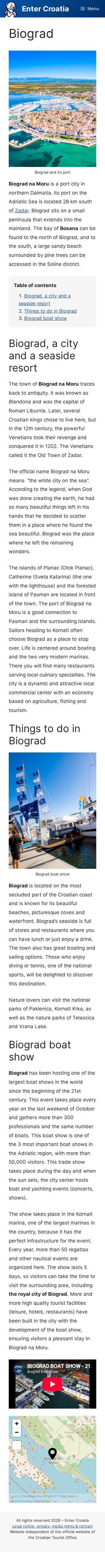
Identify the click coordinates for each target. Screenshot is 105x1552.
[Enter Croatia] (11, 8)
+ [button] (17, 1423)
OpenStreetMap (21, 1500)
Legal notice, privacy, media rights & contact (52, 1526)
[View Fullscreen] (16, 1445)
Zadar (22, 210)
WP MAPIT (50, 1496)
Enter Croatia (45, 8)
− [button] (17, 1432)
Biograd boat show (45, 318)
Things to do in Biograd (50, 311)
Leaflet (15, 1496)
